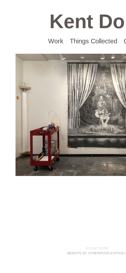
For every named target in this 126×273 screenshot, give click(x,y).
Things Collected (93, 41)
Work (55, 41)
